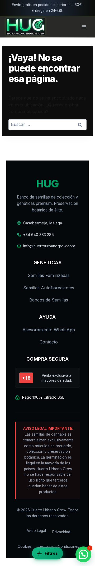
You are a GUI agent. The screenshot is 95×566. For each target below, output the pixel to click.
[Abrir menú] (84, 26)
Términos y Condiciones (58, 546)
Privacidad (61, 532)
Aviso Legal (36, 531)
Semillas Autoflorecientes (48, 287)
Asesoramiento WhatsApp (48, 329)
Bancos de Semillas (48, 300)
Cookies (25, 546)
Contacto (49, 342)
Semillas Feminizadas (49, 275)
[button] (83, 554)
